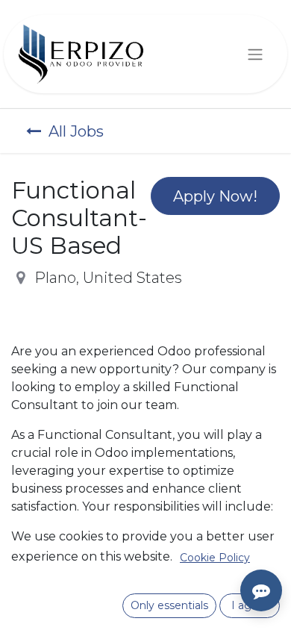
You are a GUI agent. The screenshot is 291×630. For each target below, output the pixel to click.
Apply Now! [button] (215, 196)
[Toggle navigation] (255, 54)
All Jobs (76, 131)
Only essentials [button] (169, 605)
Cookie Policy (215, 557)
